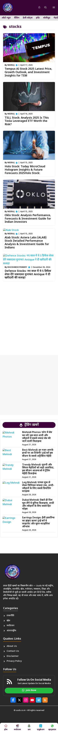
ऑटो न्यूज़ (6, 17)
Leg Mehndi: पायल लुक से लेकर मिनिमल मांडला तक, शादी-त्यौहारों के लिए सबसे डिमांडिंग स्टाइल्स (38, 487)
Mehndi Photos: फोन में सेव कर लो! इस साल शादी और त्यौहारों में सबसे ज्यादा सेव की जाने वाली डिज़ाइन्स (37, 437)
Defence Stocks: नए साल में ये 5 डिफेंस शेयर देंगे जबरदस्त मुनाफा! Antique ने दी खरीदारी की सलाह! (28, 274)
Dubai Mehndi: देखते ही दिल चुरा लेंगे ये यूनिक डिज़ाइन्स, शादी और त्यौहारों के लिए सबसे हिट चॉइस (38, 505)
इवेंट (38, 17)
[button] (45, 8)
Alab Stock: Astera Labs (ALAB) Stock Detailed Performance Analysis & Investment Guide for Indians (27, 242)
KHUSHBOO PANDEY (17, 267)
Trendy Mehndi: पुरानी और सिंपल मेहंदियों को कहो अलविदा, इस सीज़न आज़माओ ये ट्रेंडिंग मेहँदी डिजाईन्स (38, 469)
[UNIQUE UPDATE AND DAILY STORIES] (8, 7)
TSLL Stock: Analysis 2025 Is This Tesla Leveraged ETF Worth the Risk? (27, 121)
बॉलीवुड (46, 17)
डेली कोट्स (27, 17)
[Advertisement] (29, 317)
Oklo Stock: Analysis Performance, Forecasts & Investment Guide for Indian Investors (28, 219)
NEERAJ (11, 65)
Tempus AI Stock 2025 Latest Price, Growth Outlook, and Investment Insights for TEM (28, 72)
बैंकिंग (16, 17)
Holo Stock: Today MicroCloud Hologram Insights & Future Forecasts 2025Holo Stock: (25, 170)
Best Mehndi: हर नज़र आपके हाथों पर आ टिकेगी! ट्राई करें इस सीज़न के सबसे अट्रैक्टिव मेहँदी (37, 453)
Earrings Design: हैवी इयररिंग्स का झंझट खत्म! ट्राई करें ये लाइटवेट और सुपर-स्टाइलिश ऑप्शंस (38, 522)
